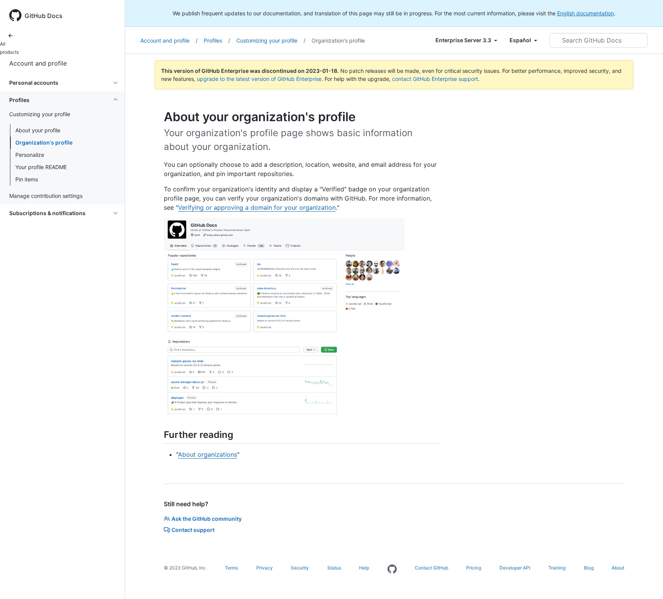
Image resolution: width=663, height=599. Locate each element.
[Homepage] (392, 569)
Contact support (193, 530)
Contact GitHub (431, 568)
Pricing (473, 568)
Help (364, 568)
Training (557, 568)
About (618, 568)
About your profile (37, 130)
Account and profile (38, 63)
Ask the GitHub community (207, 518)
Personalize (29, 154)
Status (334, 568)
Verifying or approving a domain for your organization (257, 207)
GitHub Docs (44, 16)
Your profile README (41, 167)
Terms (231, 568)
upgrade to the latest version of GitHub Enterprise (259, 79)
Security (300, 568)
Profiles (217, 40)
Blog (589, 568)
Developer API (515, 568)
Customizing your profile (270, 40)
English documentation (585, 13)
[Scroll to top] (646, 582)
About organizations (207, 454)
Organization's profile (44, 142)
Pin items (26, 179)
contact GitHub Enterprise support (435, 79)
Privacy (264, 568)
